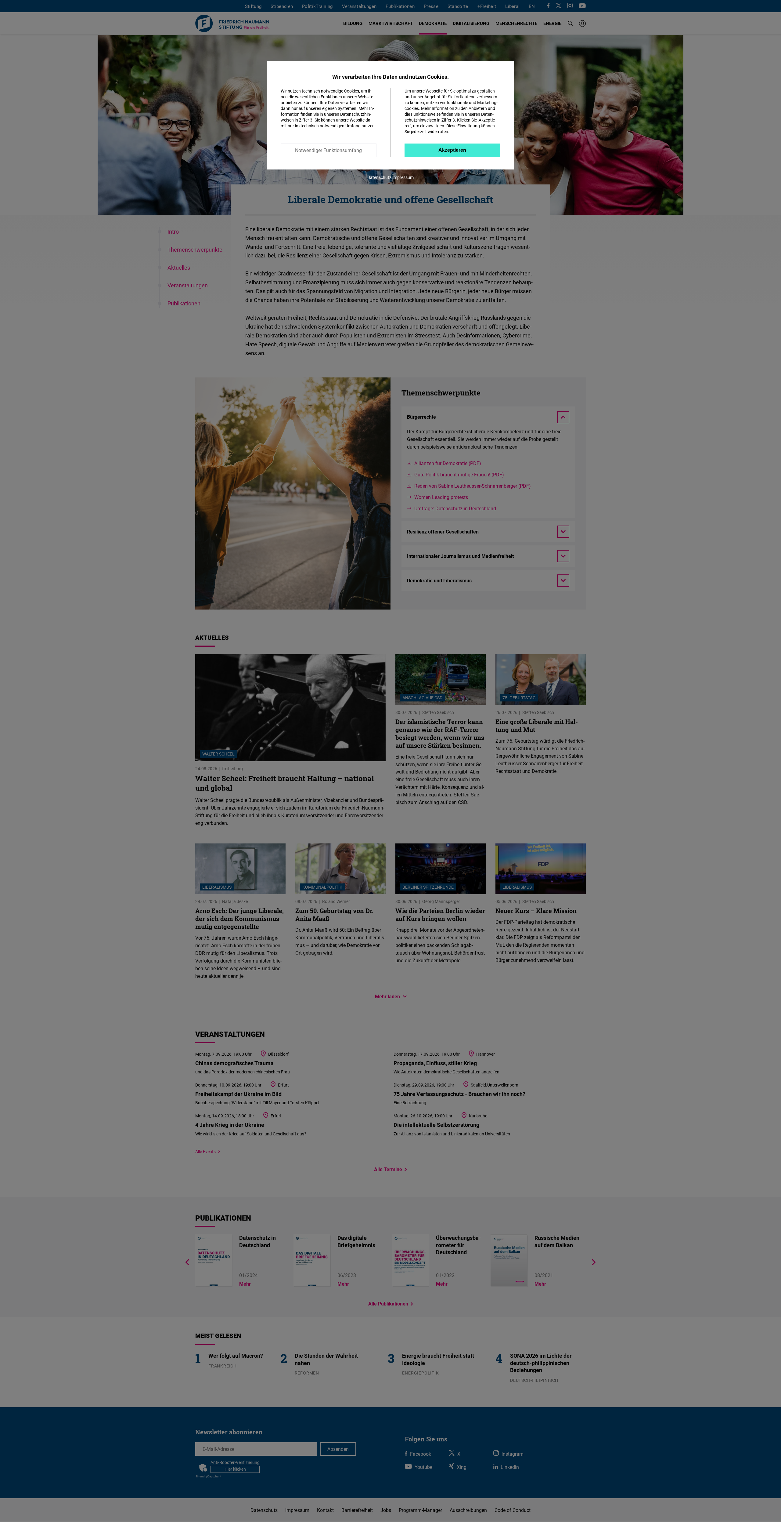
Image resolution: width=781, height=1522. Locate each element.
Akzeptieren (452, 150)
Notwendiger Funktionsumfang (328, 150)
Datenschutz (379, 177)
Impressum (403, 177)
